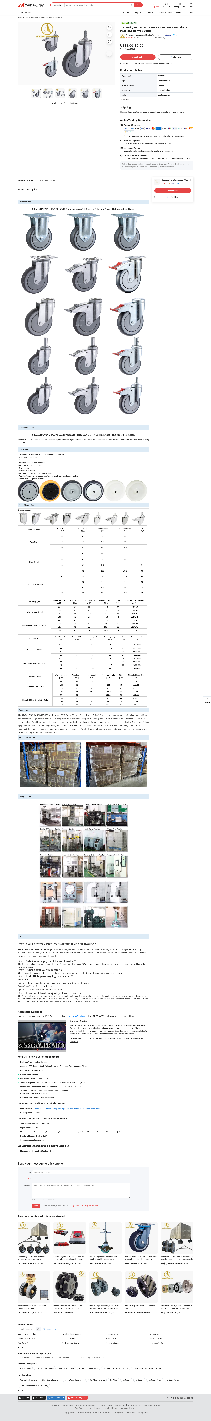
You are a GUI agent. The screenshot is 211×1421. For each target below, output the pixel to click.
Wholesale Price (120, 1405)
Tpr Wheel (113, 1380)
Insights (157, 1405)
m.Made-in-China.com (111, 1408)
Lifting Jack (56, 1108)
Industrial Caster (61, 17)
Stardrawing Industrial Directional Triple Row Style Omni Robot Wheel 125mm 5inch (68, 1308)
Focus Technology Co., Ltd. (88, 1413)
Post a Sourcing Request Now (85, 1206)
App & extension (164, 12)
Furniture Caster (155, 1338)
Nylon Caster (154, 1334)
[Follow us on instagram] (181, 1398)
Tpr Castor (139, 1380)
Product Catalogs (52, 1329)
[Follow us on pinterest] (188, 1398)
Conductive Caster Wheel (27, 1334)
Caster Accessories (69, 1338)
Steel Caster (22, 1343)
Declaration (131, 1413)
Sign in (190, 6)
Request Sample (165, 63)
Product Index (147, 1405)
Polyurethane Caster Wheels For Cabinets (148, 1368)
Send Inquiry (137, 57)
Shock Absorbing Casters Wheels (115, 1368)
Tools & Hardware (31, 17)
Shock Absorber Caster (70, 1343)
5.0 (164, 183)
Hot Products (56, 1405)
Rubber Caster (111, 1334)
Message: (27, 1185)
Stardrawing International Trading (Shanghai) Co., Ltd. (144, 35)
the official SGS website (75, 1016)
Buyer (137, 12)
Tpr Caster (126, 1380)
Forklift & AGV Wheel (25, 1338)
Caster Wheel (39, 1108)
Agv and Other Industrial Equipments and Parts (81, 1108)
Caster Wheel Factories (96, 1380)
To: (30, 1179)
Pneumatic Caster (112, 1343)
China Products (68, 1405)
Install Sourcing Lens (78, 1398)
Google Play (38, 1398)
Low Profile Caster (156, 1343)
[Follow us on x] (178, 1398)
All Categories (26, 12)
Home (20, 17)
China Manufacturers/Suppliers (86, 1405)
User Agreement (119, 1413)
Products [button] (57, 5)
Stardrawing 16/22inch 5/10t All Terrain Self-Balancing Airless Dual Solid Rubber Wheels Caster (104, 1308)
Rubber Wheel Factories (73, 1380)
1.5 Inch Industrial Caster (88, 1368)
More (20, 1390)
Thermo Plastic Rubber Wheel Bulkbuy (34, 1386)
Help (150, 12)
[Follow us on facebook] (174, 1398)
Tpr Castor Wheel (172, 1380)
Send (36, 1206)
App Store (24, 1398)
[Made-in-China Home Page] (31, 5)
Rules (192, 12)
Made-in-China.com (95, 1408)
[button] (131, 5)
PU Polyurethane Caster (71, 1334)
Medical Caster (111, 1338)
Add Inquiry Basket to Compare (66, 103)
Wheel (48, 1108)
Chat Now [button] (177, 57)
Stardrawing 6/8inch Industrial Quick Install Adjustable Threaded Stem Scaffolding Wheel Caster (103, 1259)
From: (29, 1172)
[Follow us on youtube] (185, 1398)
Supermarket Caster (66, 1368)
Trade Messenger (56, 1398)
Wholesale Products (105, 1405)
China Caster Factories (50, 1380)
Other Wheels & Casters (45, 1368)
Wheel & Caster (46, 17)
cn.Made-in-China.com (128, 1408)
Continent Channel (134, 1405)
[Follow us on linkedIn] (192, 1398)
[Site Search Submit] (138, 4)
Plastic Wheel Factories (28, 1380)
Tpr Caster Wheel (154, 1380)
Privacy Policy (143, 1413)
